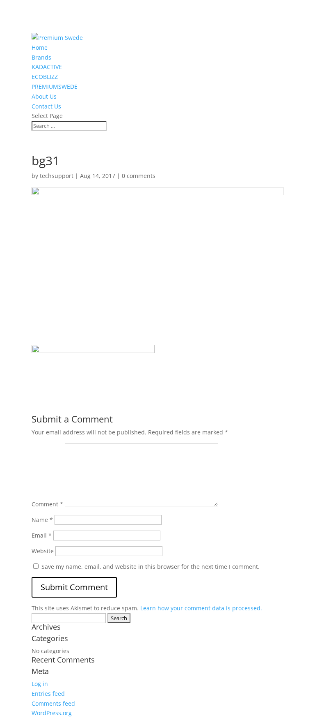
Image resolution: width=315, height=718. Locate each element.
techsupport (56, 176)
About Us (44, 96)
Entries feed (48, 693)
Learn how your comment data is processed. (201, 608)
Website (43, 551)
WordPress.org (52, 713)
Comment (47, 504)
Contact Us (46, 106)
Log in (40, 684)
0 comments (138, 176)
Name (42, 520)
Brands (41, 57)
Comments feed (53, 703)
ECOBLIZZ (45, 77)
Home (40, 47)
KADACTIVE (47, 67)
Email (42, 535)
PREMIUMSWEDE (55, 86)
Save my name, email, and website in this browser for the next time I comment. (150, 566)
